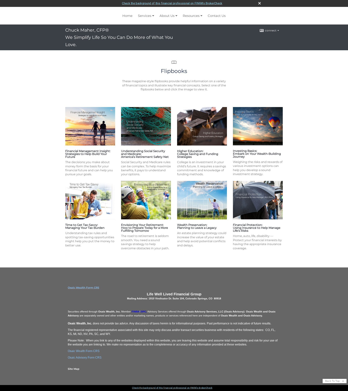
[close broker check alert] (259, 3)
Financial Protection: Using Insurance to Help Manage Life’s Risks (256, 227)
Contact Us (217, 16)
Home (127, 16)
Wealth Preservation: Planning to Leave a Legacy (197, 226)
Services (144, 16)
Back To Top (333, 381)
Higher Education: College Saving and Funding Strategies (197, 154)
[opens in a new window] (90, 144)
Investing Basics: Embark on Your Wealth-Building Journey (257, 153)
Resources (191, 16)
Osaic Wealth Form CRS (83, 287)
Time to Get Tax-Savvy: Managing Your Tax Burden (85, 226)
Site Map (73, 368)
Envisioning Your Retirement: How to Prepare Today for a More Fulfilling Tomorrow (144, 227)
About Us (167, 16)
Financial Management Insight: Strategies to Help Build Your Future (87, 154)
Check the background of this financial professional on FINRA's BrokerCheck (172, 3)
